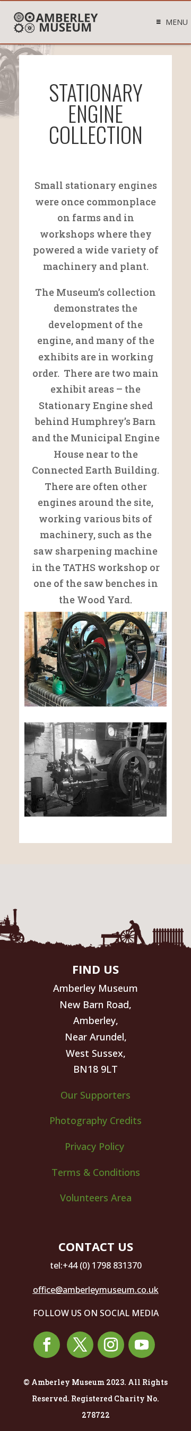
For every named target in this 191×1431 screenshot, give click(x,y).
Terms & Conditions (95, 1172)
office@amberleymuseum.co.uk (96, 1290)
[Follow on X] (80, 1345)
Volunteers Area (96, 1197)
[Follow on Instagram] (111, 1345)
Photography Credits (95, 1120)
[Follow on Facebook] (46, 1345)
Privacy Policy (96, 1146)
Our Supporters (95, 1095)
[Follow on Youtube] (141, 1345)
